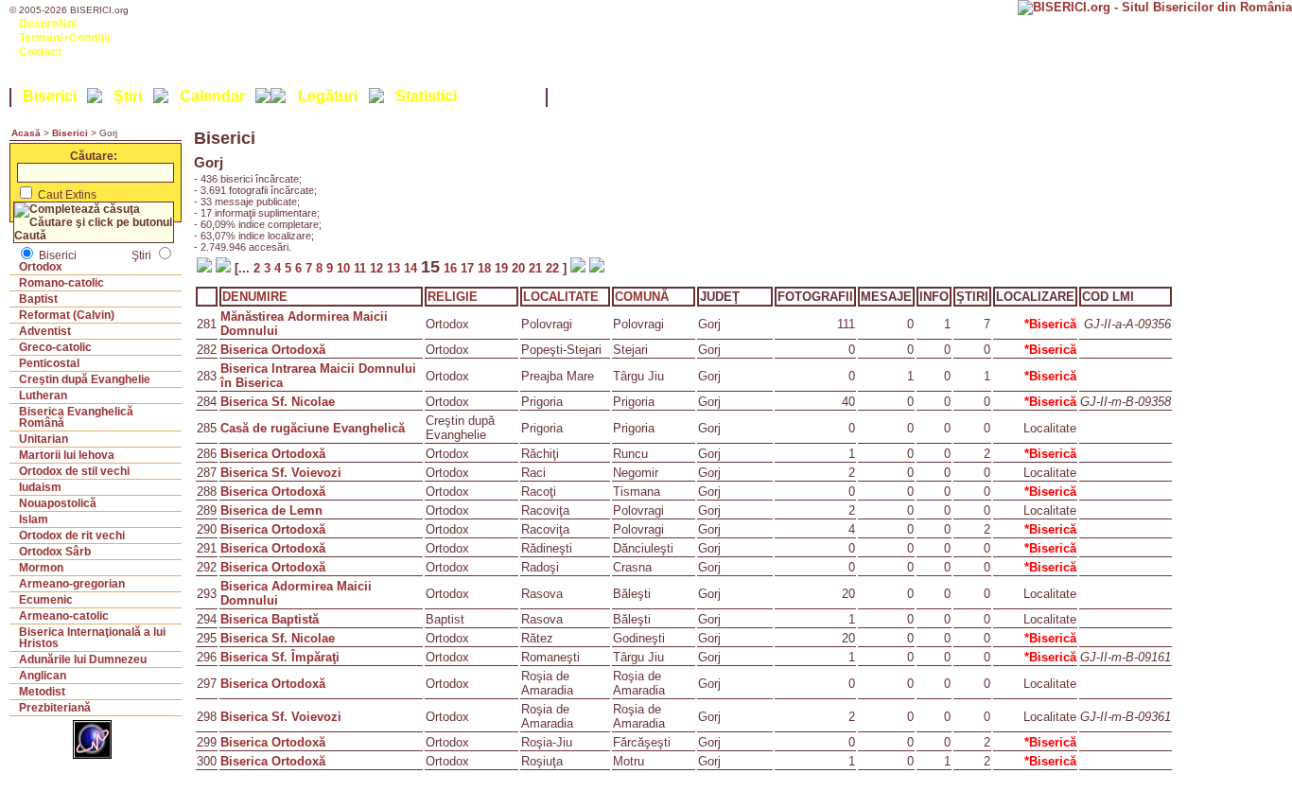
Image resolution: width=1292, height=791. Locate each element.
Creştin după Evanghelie (84, 379)
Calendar (212, 96)
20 (520, 268)
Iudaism (40, 487)
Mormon (41, 567)
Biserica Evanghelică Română (76, 417)
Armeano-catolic (64, 616)
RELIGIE (453, 297)
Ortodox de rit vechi (72, 535)
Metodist (42, 691)
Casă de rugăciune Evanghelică (312, 428)
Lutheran (43, 395)
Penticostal (49, 363)
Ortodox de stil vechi (74, 471)
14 (412, 268)
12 (378, 268)
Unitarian (43, 439)
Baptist (38, 299)
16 (450, 268)
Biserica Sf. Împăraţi (280, 657)
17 (469, 268)
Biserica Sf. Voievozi (280, 473)
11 (362, 268)
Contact (40, 52)
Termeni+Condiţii (64, 37)
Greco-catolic (55, 347)
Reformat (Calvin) (66, 315)
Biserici (50, 96)
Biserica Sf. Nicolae (277, 402)
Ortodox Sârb (55, 551)
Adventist (45, 331)
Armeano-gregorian (72, 583)
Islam (33, 519)
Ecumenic (46, 600)
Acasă (26, 133)
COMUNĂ (642, 297)
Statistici (426, 96)
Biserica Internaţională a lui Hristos (92, 637)
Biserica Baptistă (269, 619)
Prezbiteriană (55, 707)
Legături (328, 96)
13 (395, 268)
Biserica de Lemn (271, 510)
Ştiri (127, 96)
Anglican (42, 675)
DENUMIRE (255, 297)
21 (537, 268)
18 (486, 268)
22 (554, 268)
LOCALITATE (561, 297)
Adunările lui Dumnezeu (83, 659)
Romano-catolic (61, 283)
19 (503, 268)
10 (345, 268)
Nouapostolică (57, 503)
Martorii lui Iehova (66, 455)
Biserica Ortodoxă (272, 350)
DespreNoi (48, 23)
